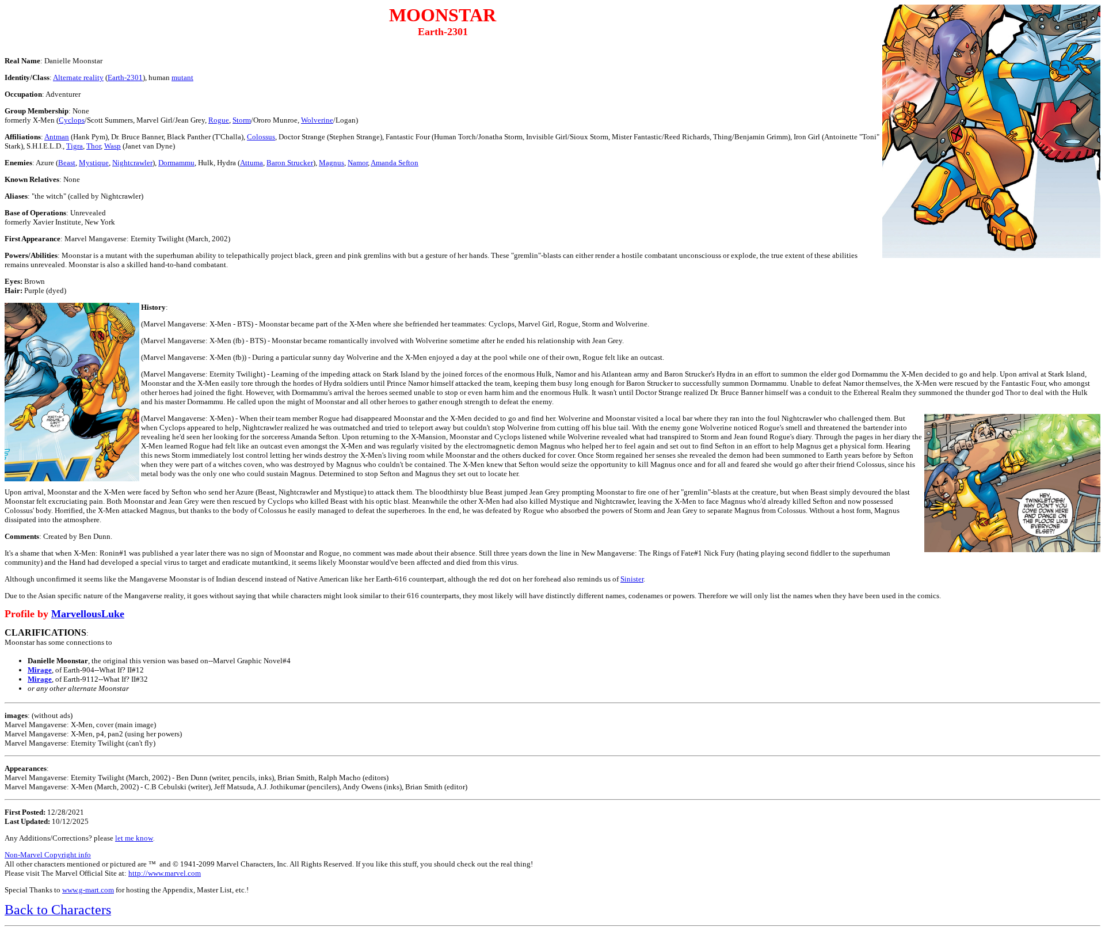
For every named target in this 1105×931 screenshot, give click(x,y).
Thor (93, 146)
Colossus (261, 136)
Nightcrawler (132, 162)
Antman (56, 136)
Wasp (112, 146)
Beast (66, 162)
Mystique (94, 162)
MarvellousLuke (87, 614)
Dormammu (176, 162)
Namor (358, 162)
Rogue (218, 120)
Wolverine (317, 120)
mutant (182, 77)
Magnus (331, 162)
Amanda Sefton (394, 162)
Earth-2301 (125, 77)
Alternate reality (78, 77)
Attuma (251, 162)
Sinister (631, 579)
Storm (242, 120)
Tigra (74, 146)
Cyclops (72, 120)
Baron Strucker (289, 162)
